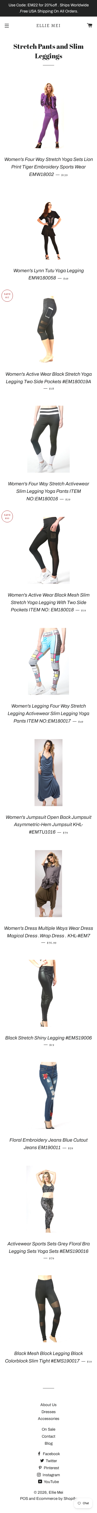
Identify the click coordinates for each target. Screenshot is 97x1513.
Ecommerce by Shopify (56, 1498)
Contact (48, 1436)
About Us (48, 1405)
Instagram (51, 1475)
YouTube (51, 1482)
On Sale (48, 1429)
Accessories (48, 1419)
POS (24, 1498)
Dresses (49, 1412)
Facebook (51, 1454)
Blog (49, 1443)
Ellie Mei (48, 25)
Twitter (51, 1461)
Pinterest (51, 1468)
